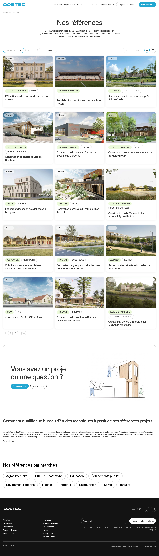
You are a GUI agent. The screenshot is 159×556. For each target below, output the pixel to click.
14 (23, 333)
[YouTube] (153, 509)
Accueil (5, 13)
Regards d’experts (126, 4)
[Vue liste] (153, 50)
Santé (108, 485)
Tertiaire (124, 485)
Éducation (77, 476)
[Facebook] (139, 509)
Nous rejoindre (107, 4)
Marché (31, 50)
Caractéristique (47, 50)
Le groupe (47, 520)
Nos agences (38, 386)
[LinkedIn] (133, 509)
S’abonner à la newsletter (142, 521)
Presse (45, 530)
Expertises (7, 523)
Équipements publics (106, 476)
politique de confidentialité (109, 527)
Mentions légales (114, 546)
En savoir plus (8, 441)
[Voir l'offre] (28, 81)
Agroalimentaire (16, 476)
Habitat (47, 485)
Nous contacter (147, 4)
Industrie (66, 485)
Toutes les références (13, 50)
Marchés (6, 520)
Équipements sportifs (20, 485)
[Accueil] (12, 509)
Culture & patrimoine (48, 476)
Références (82, 4)
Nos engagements (50, 523)
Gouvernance (48, 527)
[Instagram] (146, 509)
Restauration (87, 485)
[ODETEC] (14, 4)
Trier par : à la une (132, 50)
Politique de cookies (131, 546)
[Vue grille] (147, 50)
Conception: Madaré (148, 546)
